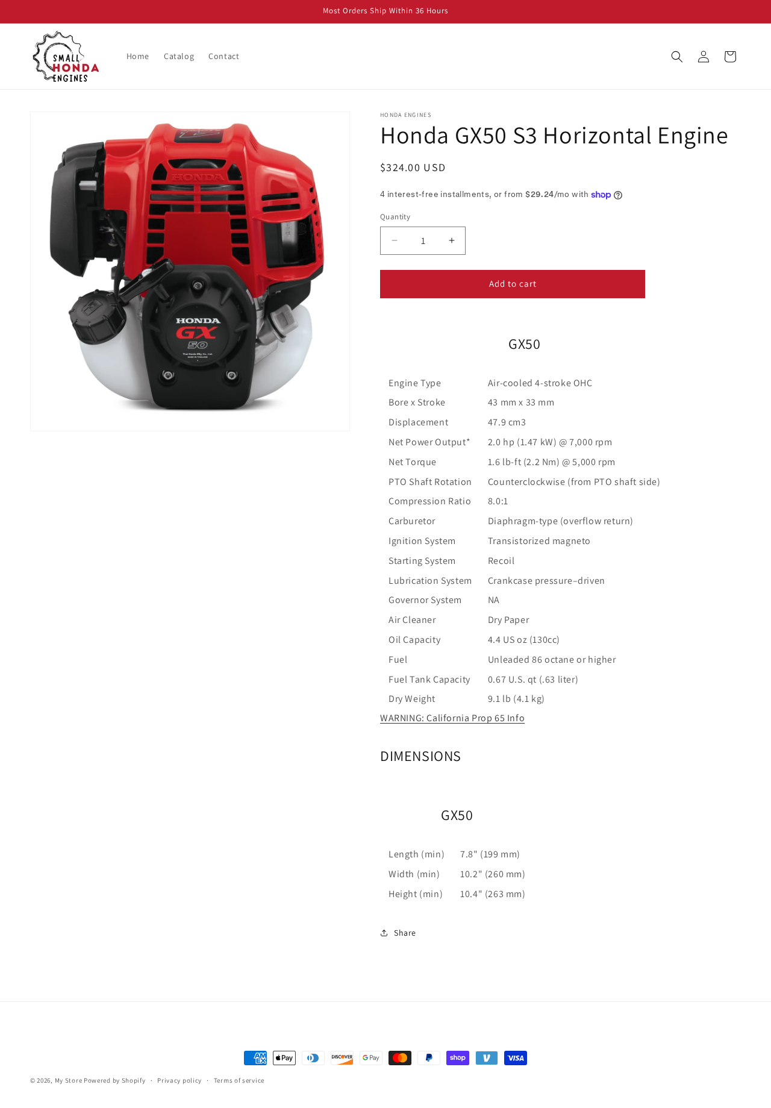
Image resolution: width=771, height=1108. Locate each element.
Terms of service (239, 1079)
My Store (69, 1080)
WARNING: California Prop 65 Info (452, 718)
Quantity (395, 216)
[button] (677, 56)
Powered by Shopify (115, 1080)
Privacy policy (179, 1079)
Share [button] (405, 932)
